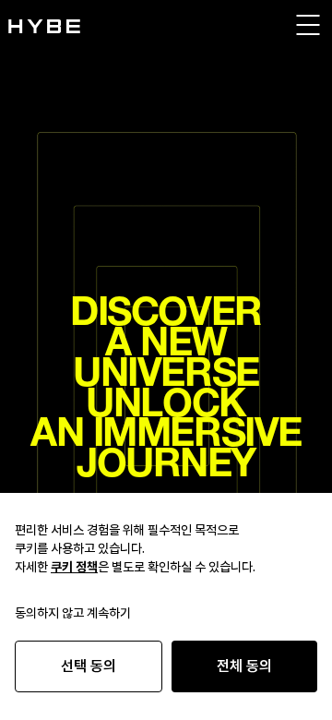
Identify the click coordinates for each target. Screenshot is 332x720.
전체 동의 (244, 666)
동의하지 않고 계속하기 (73, 613)
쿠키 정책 (74, 566)
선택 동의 (88, 666)
